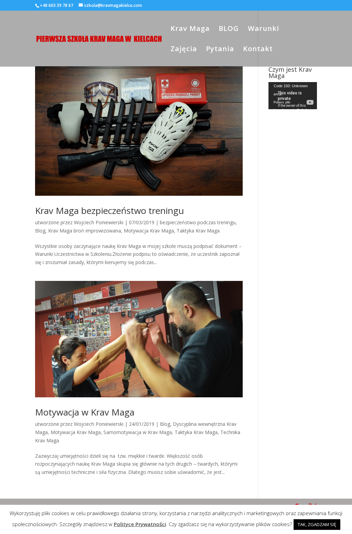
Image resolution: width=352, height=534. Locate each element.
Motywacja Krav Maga (149, 230)
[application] (292, 95)
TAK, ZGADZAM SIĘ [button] (317, 524)
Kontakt (258, 49)
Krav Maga (190, 29)
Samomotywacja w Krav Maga (137, 432)
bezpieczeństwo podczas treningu (197, 222)
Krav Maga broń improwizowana (84, 230)
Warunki (263, 29)
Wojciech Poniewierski (98, 222)
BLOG (229, 29)
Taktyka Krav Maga (198, 230)
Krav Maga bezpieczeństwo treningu (109, 210)
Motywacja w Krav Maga (84, 412)
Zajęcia (183, 49)
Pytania (220, 49)
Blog (40, 230)
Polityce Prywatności (140, 524)
